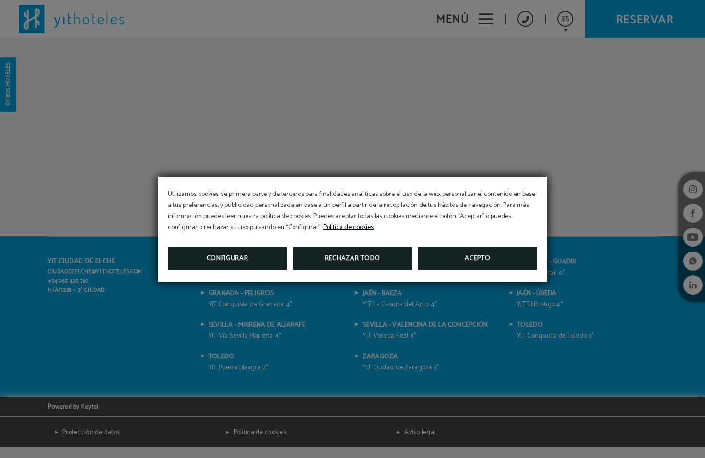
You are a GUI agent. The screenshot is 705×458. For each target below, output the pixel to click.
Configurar (227, 258)
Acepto (477, 258)
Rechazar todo (352, 258)
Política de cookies (348, 227)
